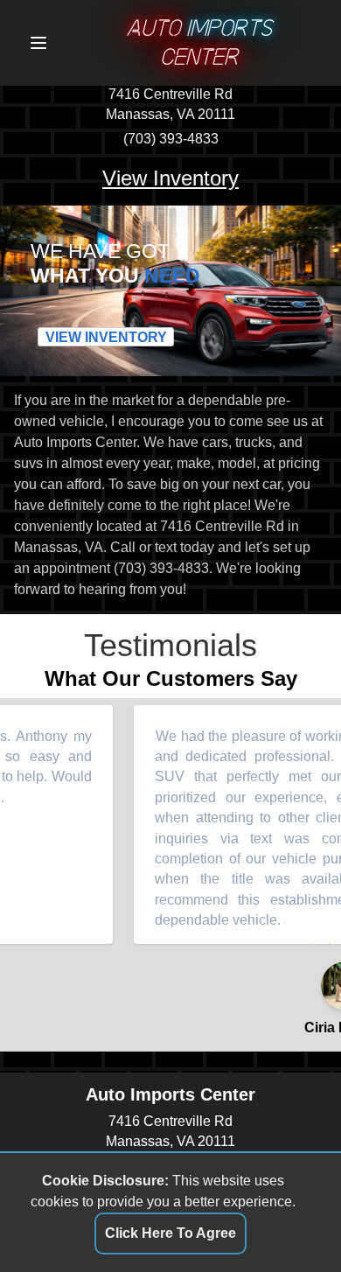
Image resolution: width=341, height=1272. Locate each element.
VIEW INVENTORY (106, 337)
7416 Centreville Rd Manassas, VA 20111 (170, 104)
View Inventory (170, 178)
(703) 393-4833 (171, 139)
